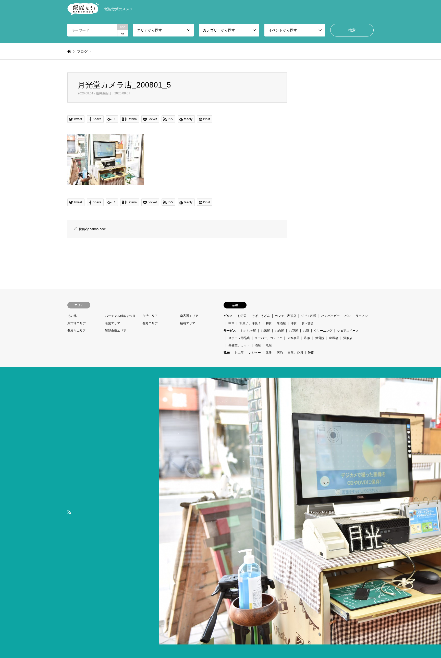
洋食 (294, 323)
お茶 (306, 330)
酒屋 (258, 345)
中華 (231, 323)
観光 (227, 352)
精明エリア (187, 323)
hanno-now (97, 229)
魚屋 (269, 345)
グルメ (228, 316)
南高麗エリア (189, 316)
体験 (269, 352)
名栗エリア (112, 323)
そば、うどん (261, 316)
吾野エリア (150, 323)
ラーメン (362, 316)
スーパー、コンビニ (268, 338)
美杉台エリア (76, 330)
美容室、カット (239, 345)
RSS (69, 512)
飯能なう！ (336, 512)
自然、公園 (295, 352)
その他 (72, 316)
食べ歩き (308, 323)
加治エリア (150, 316)
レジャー (255, 352)
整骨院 (319, 338)
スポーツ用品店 (239, 338)
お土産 (239, 352)
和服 (307, 338)
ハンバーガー (330, 316)
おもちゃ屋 (248, 330)
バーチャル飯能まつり (120, 316)
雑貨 (311, 352)
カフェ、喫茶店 (285, 316)
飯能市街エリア (115, 330)
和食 (269, 323)
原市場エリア (76, 323)
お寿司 (242, 316)
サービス (230, 330)
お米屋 (265, 330)
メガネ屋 (293, 338)
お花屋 (293, 330)
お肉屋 (279, 330)
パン (348, 316)
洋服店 (347, 338)
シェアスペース (348, 330)
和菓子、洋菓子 (250, 323)
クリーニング (323, 330)
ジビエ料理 (308, 316)
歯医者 (333, 338)
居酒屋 (281, 323)
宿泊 (280, 352)
